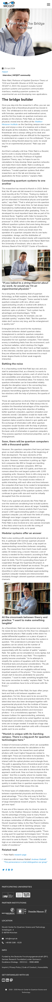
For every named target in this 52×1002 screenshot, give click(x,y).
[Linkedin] (7, 980)
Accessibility (43, 967)
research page (20, 854)
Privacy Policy (15, 967)
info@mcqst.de (11, 938)
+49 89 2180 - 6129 (13, 942)
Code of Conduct (29, 967)
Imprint (5, 967)
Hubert (5, 72)
